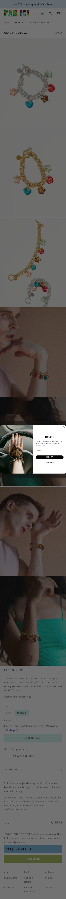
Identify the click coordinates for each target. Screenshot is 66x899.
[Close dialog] (64, 427)
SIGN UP (49, 457)
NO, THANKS (49, 462)
